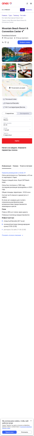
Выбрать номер (25, 42)
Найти (17, 141)
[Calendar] (17, 124)
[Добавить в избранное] (5, 42)
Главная (4, 15)
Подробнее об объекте (9, 35)
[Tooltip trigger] (8, 42)
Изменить (29, 9)
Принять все (9, 432)
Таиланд (16, 15)
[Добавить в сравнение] (3, 42)
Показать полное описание (11, 235)
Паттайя (23, 15)
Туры (10, 15)
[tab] (6, 167)
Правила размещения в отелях (13, 173)
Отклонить (24, 432)
